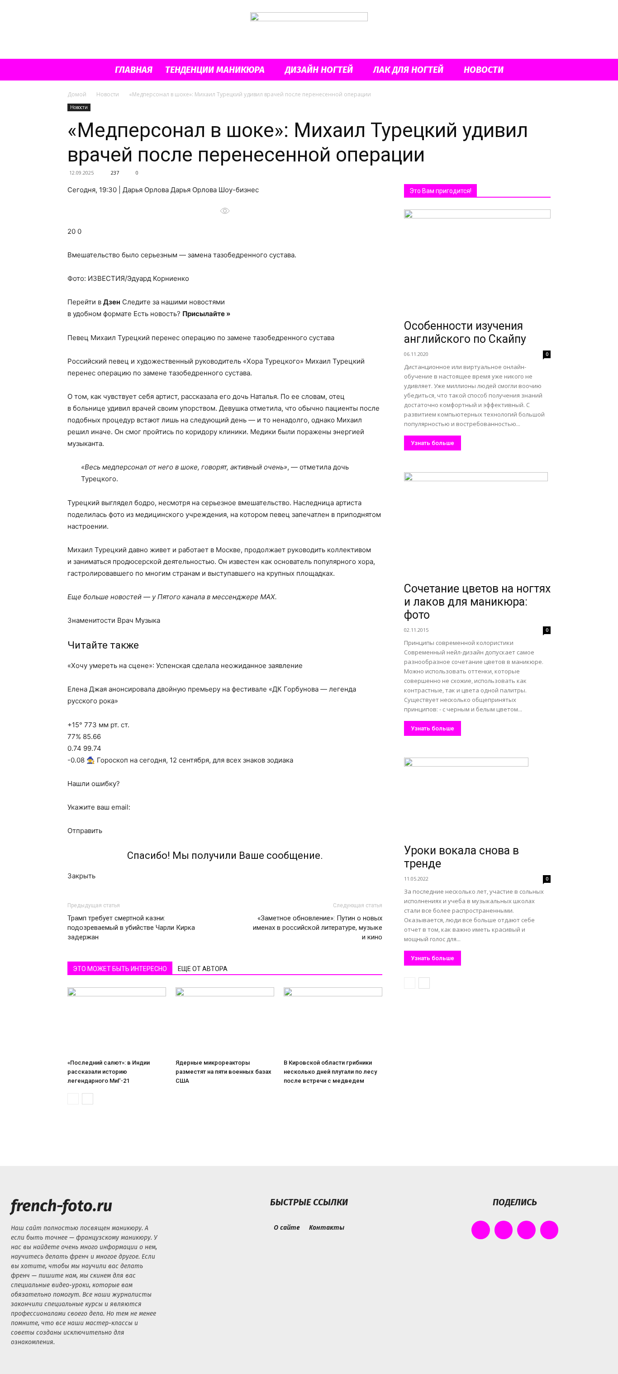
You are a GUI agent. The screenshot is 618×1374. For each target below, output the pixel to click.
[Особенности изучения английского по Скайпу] (477, 262)
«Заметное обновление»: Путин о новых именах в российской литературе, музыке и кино (317, 927)
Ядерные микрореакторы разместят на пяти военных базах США (223, 1071)
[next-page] (87, 1098)
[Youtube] (549, 1230)
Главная (133, 69)
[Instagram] (503, 1230)
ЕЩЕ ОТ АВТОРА (203, 968)
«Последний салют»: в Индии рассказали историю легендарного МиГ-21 (108, 1071)
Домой (76, 94)
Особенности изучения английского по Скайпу (465, 332)
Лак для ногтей (408, 69)
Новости (484, 69)
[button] (540, 70)
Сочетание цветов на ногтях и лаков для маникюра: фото (477, 601)
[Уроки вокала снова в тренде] (477, 799)
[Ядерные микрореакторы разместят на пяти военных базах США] (225, 1021)
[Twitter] (526, 1230)
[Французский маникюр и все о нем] (309, 30)
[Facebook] (480, 1230)
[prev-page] (73, 1098)
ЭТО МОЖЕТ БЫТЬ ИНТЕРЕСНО (120, 968)
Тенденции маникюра (215, 69)
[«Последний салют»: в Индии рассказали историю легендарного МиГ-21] (116, 1021)
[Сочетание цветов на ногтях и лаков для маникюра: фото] (477, 525)
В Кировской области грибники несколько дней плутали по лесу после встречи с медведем (330, 1071)
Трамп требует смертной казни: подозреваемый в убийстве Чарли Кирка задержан (131, 927)
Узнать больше (432, 443)
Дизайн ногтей (319, 69)
